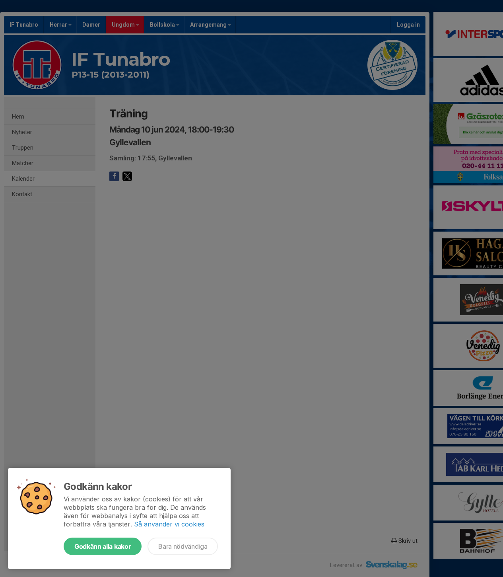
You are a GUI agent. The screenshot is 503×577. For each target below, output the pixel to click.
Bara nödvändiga (182, 546)
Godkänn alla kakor (102, 546)
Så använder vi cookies (169, 524)
